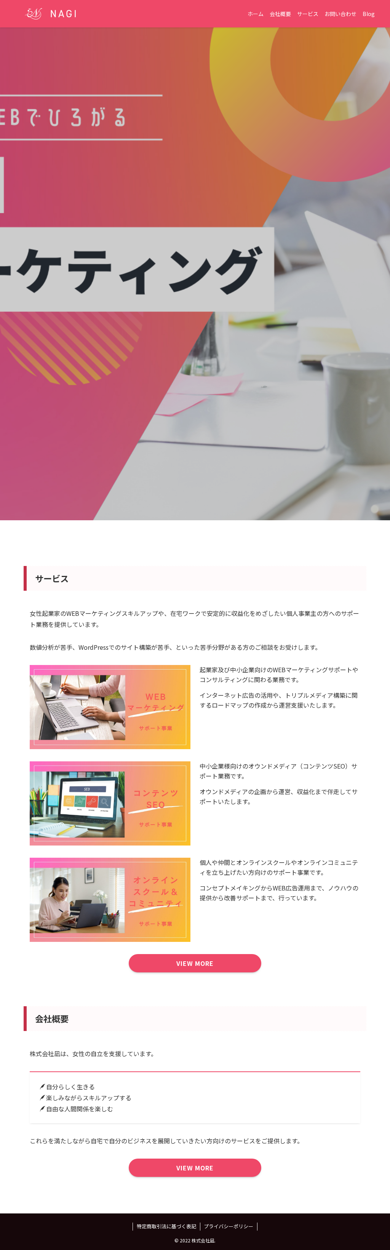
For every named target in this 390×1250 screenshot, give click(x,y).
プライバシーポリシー (228, 1226)
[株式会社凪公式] (50, 13)
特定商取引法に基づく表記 (166, 1226)
